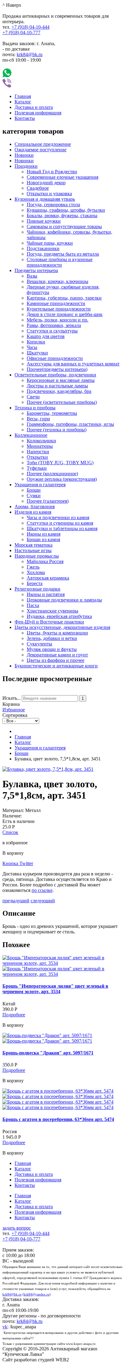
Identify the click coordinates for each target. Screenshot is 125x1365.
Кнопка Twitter (17, 863)
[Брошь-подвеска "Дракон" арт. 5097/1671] (47, 1035)
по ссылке (42, 890)
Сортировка (14, 715)
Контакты (25, 118)
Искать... (11, 698)
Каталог (23, 101)
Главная (23, 96)
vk (4, 1326)
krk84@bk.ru (29, 54)
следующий (43, 900)
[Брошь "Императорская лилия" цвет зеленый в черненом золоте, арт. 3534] (62, 963)
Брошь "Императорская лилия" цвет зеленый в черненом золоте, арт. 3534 (55, 988)
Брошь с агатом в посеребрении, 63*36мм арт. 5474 (58, 1119)
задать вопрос (16, 1227)
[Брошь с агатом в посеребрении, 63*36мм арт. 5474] (57, 1091)
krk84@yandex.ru (36, 1294)
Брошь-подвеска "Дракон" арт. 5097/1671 (47, 1052)
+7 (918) (30, 27)
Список (10, 832)
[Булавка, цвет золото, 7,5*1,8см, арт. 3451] (47, 769)
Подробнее (13, 1014)
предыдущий (15, 900)
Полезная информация (38, 112)
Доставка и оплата (34, 107)
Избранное (13, 709)
